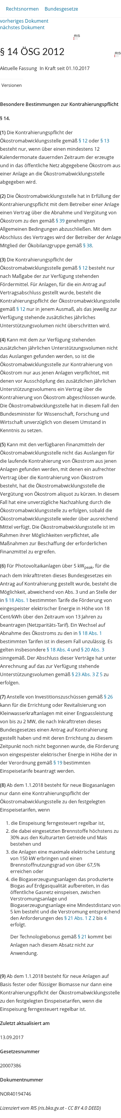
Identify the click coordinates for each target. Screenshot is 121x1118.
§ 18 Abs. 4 (58, 649)
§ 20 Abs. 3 (92, 649)
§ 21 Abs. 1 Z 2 (79, 918)
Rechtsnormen (22, 9)
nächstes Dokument (22, 27)
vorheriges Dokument (24, 21)
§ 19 (57, 762)
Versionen (11, 85)
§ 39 (60, 221)
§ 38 (87, 245)
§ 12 (83, 140)
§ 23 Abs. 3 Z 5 (87, 674)
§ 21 (82, 936)
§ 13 (104, 140)
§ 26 (108, 697)
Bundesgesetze (61, 9)
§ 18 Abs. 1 (16, 600)
